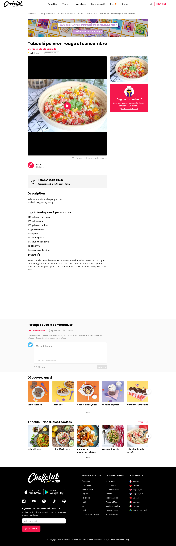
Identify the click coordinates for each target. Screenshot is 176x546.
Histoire (109, 493)
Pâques (85, 493)
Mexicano (137, 502)
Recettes (52, 4)
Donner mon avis (51, 53)
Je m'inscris (31, 528)
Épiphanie (86, 481)
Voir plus (143, 422)
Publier (102, 367)
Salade (80, 13)
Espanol (136, 498)
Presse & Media (112, 502)
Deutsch (136, 485)
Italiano (136, 506)
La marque (110, 481)
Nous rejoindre (112, 514)
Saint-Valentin (87, 489)
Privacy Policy (102, 539)
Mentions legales (113, 506)
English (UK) (137, 489)
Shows (125, 4)
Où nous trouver (112, 489)
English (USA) (138, 493)
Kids (83, 506)
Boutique (161, 4)
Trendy (65, 4)
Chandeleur (87, 485)
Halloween (86, 498)
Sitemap (125, 539)
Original (85, 510)
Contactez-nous (112, 510)
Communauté (98, 4)
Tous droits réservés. (87, 539)
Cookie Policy (115, 539)
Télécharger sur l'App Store (32, 492)
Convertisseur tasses (90, 514)
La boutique (111, 485)
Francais (136, 481)
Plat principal (46, 13)
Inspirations (80, 4)
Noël (84, 502)
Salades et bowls (65, 13)
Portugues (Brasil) (140, 510)
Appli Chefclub (112, 498)
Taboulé (91, 13)
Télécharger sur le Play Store (54, 492)
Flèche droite (148, 391)
